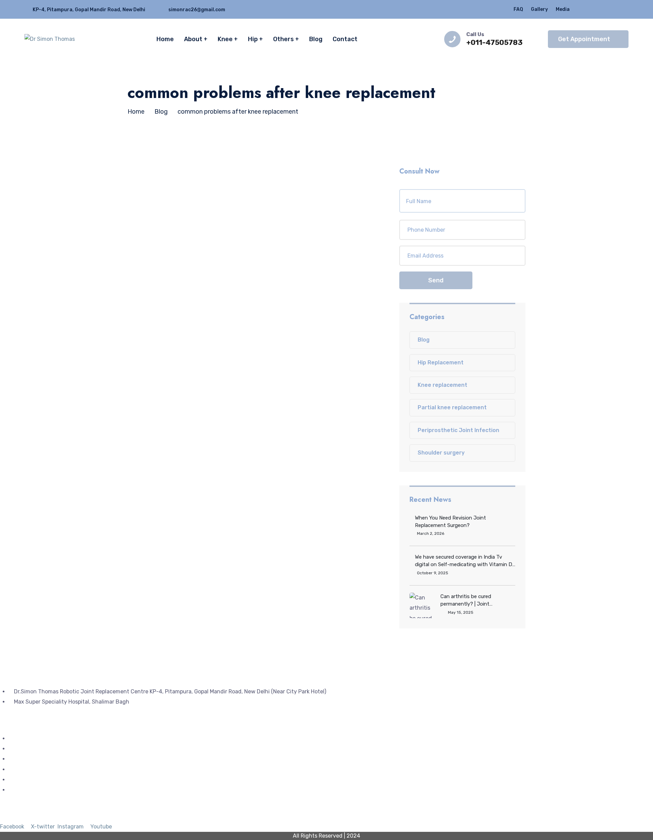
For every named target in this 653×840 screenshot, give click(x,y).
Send (435, 280)
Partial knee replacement (452, 407)
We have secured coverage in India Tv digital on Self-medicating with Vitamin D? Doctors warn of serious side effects (465, 561)
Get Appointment (584, 39)
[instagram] (613, 9)
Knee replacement (442, 385)
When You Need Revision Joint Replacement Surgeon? (450, 521)
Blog (315, 39)
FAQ (518, 9)
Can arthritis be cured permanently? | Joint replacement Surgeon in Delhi (474, 600)
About (193, 39)
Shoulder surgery (441, 452)
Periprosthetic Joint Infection (458, 430)
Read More (168, 276)
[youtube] (627, 9)
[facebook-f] (600, 9)
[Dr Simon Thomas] (49, 39)
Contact (345, 39)
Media (563, 9)
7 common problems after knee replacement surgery (240, 223)
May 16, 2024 (206, 201)
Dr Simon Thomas (159, 201)
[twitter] (587, 9)
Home (165, 39)
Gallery (539, 9)
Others (283, 39)
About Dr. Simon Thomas (40, 759)
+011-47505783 (494, 42)
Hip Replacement (441, 362)
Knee (225, 39)
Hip (253, 39)
